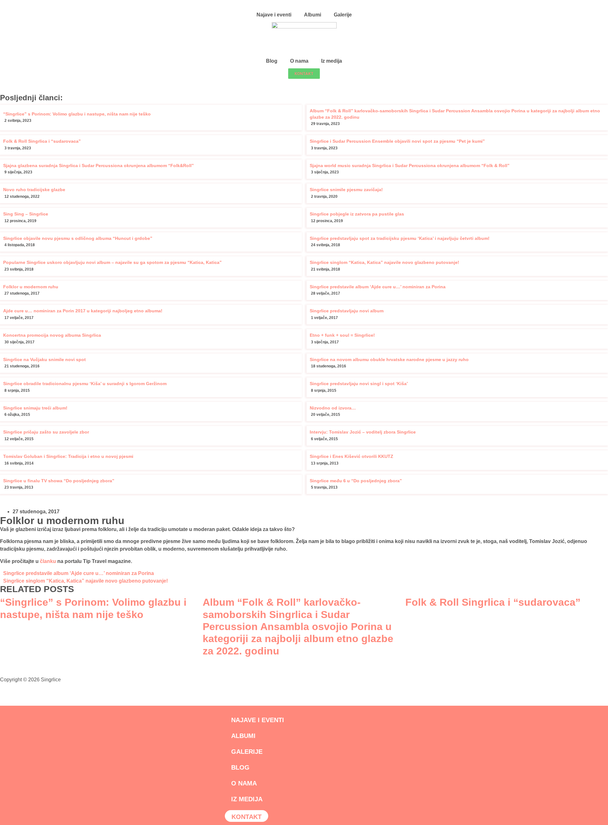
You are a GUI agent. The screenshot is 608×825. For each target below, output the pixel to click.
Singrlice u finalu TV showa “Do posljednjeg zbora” (58, 480)
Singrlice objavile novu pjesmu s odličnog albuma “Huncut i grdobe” (77, 238)
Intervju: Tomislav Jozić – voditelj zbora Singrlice (363, 431)
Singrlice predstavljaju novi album (346, 310)
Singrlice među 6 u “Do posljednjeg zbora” (356, 480)
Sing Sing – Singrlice (25, 213)
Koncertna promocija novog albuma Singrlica (52, 335)
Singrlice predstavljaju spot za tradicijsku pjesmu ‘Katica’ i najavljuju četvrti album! (400, 238)
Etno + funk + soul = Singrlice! (342, 335)
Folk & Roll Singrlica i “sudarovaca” (42, 141)
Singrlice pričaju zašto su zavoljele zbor (46, 431)
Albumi (312, 14)
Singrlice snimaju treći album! (35, 407)
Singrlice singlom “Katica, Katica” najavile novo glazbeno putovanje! (384, 262)
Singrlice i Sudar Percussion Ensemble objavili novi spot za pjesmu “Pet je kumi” (397, 141)
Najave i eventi (273, 14)
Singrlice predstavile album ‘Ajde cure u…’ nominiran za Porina (378, 286)
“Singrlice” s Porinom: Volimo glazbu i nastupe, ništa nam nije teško (77, 113)
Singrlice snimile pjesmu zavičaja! (346, 189)
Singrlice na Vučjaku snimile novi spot (44, 359)
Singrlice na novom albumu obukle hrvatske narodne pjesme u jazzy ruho (389, 359)
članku (48, 561)
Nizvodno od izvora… (333, 407)
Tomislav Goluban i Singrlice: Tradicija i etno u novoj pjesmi (68, 456)
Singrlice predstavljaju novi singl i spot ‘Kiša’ (359, 383)
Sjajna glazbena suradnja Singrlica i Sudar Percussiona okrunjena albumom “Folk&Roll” (98, 165)
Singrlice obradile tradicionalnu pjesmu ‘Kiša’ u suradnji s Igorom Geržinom (85, 383)
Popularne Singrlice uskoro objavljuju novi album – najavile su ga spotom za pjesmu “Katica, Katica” (112, 262)
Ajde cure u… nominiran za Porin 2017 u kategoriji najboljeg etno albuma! (82, 310)
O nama (299, 61)
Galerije (343, 14)
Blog (271, 61)
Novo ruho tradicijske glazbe (34, 189)
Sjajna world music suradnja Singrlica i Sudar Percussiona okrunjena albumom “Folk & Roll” (410, 165)
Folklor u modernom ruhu (30, 286)
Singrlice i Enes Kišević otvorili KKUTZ (351, 456)
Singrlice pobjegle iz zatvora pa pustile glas (357, 213)
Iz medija (331, 61)
